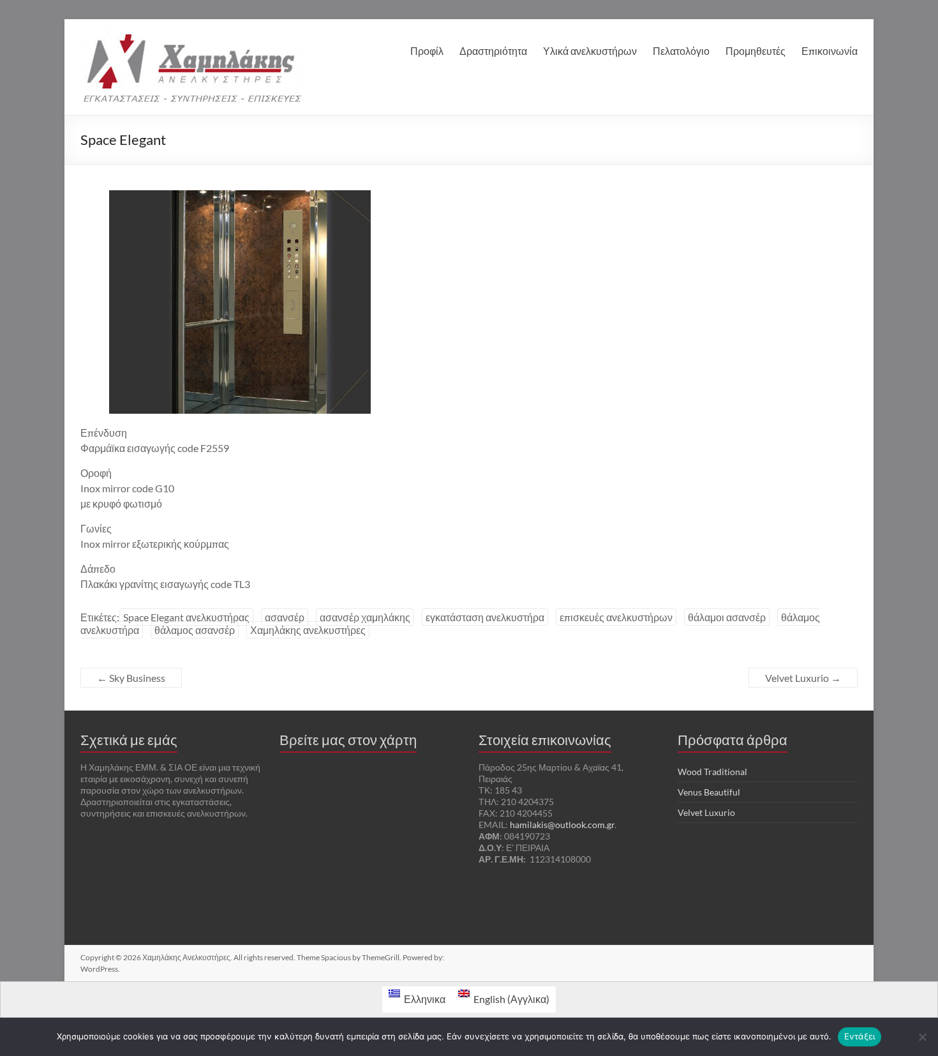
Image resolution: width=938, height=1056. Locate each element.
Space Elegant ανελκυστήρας (186, 617)
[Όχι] (922, 1036)
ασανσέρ (284, 617)
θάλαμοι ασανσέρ (727, 617)
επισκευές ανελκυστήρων (616, 617)
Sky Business (131, 678)
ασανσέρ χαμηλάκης (365, 617)
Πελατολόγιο (681, 51)
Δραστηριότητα (493, 51)
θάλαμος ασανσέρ (194, 630)
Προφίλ (426, 51)
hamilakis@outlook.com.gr (562, 824)
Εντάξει (859, 1036)
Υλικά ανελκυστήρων (590, 51)
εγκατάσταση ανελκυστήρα (485, 617)
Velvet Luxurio (803, 678)
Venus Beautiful (709, 792)
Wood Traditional (712, 771)
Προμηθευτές (755, 51)
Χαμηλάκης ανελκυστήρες (308, 630)
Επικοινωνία (829, 51)
